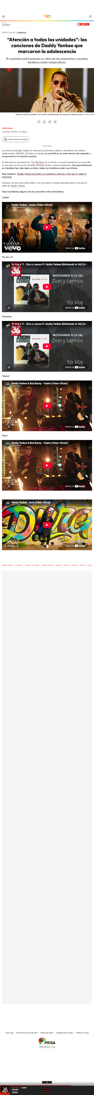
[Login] (90, 16)
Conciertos (19, 565)
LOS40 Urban (7, 128)
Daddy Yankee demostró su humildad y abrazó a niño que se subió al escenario (44, 175)
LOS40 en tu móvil (82, 1033)
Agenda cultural (47, 565)
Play (47, 1090)
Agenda (59, 565)
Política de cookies (47, 1033)
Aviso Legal (10, 1033)
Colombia (6, 25)
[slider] (47, 1085)
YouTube (47, 1016)
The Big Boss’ (38, 162)
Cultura (82, 565)
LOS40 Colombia (47, 16)
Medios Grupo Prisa (47, 1046)
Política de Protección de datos (27, 1033)
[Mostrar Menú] (3, 16)
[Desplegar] (47, 1082)
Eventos (74, 565)
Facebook (39, 122)
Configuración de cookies (64, 1033)
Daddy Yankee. (18, 185)
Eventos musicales (32, 565)
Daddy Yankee (22, 150)
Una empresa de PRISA (47, 1040)
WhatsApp (49, 122)
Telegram (55, 122)
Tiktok (37, 1016)
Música (66, 565)
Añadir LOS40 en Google (17, 139)
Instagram (42, 1016)
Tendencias (21, 33)
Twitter (44, 122)
